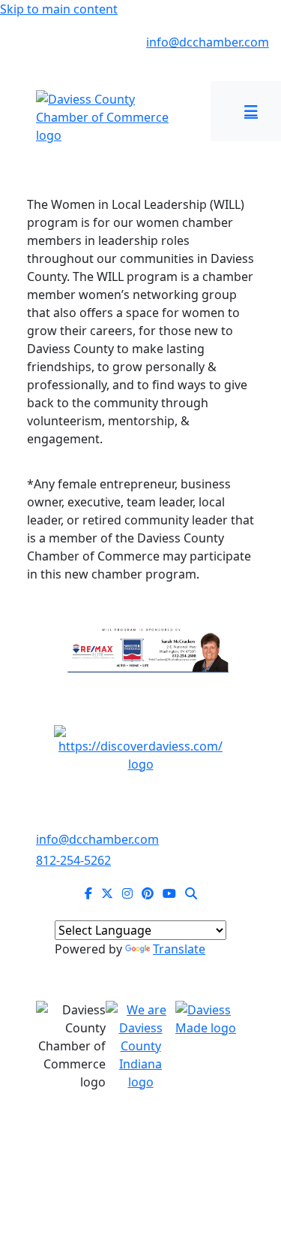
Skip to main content (59, 9)
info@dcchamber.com (207, 42)
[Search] (191, 893)
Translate (179, 949)
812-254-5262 (54, 42)
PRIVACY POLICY (140, 1165)
